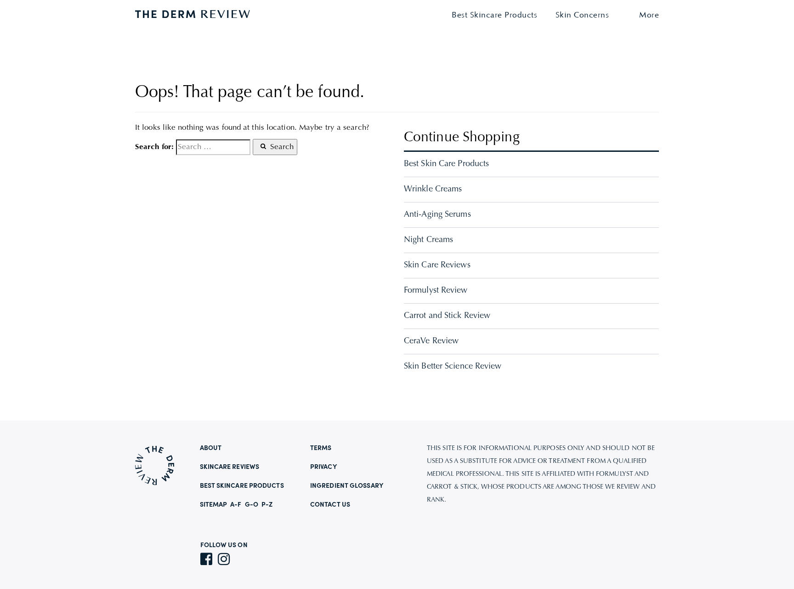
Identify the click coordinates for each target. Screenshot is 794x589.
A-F (235, 505)
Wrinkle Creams (433, 189)
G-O (251, 505)
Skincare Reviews (230, 467)
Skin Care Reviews (437, 265)
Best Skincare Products (494, 15)
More (649, 15)
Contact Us (330, 505)
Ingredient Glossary (346, 486)
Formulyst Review (436, 291)
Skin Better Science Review (453, 367)
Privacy (323, 467)
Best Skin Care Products (446, 164)
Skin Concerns (582, 15)
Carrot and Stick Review (447, 316)
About (211, 448)
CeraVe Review (431, 341)
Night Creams (428, 240)
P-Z (266, 505)
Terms (321, 448)
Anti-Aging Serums (437, 215)
